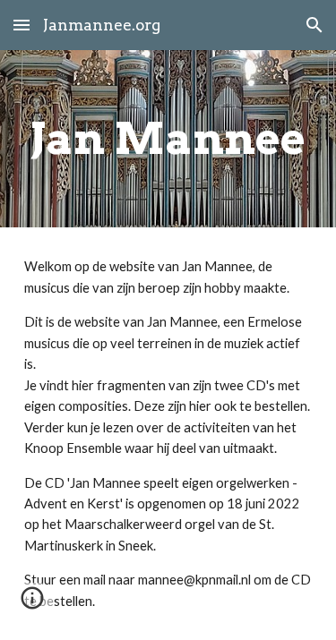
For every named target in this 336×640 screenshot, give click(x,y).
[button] (21, 24)
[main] (168, 139)
